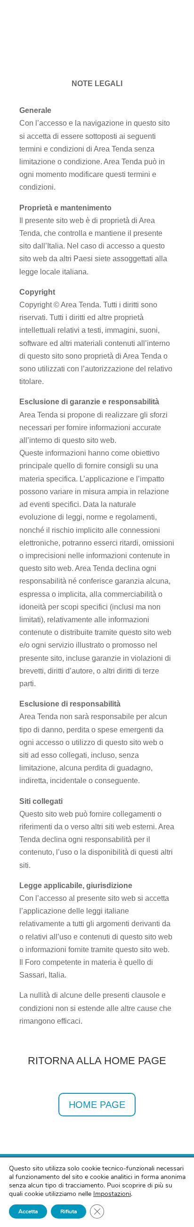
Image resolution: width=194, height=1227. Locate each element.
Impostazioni (112, 1194)
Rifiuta (68, 1211)
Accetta (28, 1211)
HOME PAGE (97, 1104)
